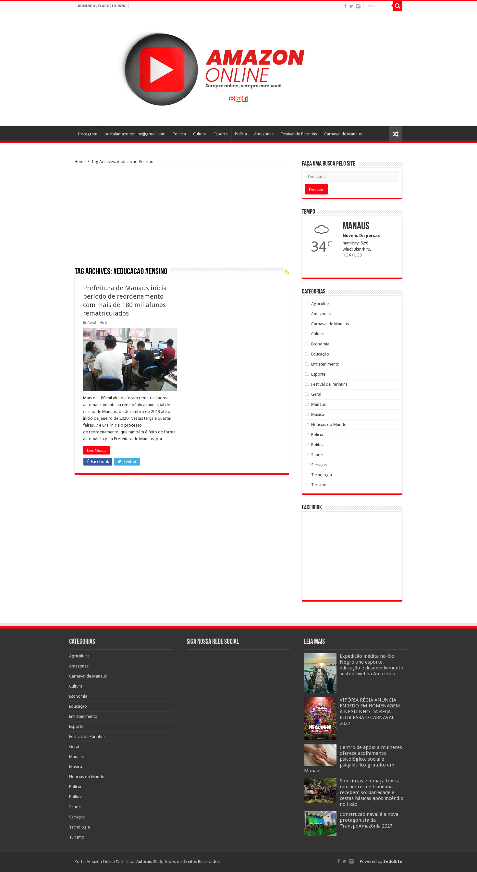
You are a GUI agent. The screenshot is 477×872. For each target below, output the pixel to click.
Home (80, 161)
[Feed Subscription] (287, 272)
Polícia (241, 133)
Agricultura (321, 303)
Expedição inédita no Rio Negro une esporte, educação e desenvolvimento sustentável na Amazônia (371, 665)
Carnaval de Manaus (343, 133)
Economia (320, 344)
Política (179, 133)
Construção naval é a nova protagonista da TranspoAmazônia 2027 (369, 820)
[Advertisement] (182, 218)
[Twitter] (351, 6)
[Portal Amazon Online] (238, 67)
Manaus (318, 404)
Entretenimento (325, 364)
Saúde (317, 454)
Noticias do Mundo (329, 424)
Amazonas (264, 133)
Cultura (199, 133)
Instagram (87, 133)
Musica (317, 414)
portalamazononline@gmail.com (134, 133)
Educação (320, 354)
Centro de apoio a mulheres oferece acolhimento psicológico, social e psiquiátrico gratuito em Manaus (353, 759)
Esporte (221, 133)
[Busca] (397, 6)
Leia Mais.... (96, 450)
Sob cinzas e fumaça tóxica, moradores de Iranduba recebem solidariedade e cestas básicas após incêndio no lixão (371, 792)
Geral (91, 323)
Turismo (318, 484)
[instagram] (358, 6)
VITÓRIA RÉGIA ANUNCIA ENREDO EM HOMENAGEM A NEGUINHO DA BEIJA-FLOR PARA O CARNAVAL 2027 (370, 711)
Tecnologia (321, 474)
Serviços (319, 464)
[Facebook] (345, 6)
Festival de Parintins (299, 133)
